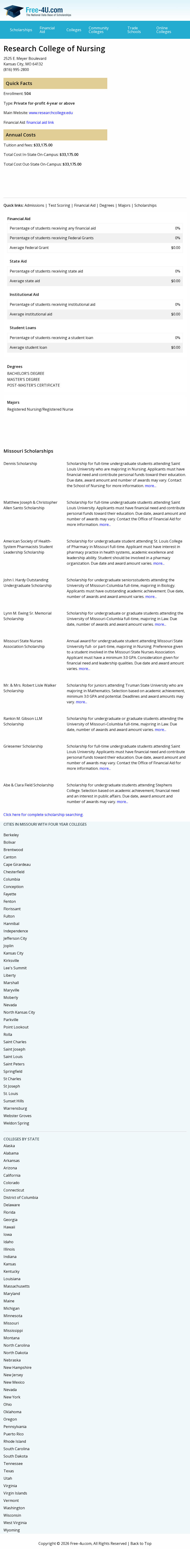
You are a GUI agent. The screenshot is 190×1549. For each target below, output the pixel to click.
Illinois (9, 1249)
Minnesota (12, 1315)
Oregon (10, 1419)
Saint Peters (14, 1064)
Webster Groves (17, 1115)
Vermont (11, 1500)
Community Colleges (99, 29)
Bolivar (9, 842)
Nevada (10, 1004)
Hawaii (9, 1227)
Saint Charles (14, 1041)
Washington (14, 1507)
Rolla (7, 1034)
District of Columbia (20, 1197)
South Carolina (16, 1448)
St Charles (12, 1078)
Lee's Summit (15, 967)
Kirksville (11, 960)
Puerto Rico (13, 1434)
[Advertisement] (87, 181)
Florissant (12, 908)
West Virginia (15, 1522)
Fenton (9, 901)
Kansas (9, 1264)
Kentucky (11, 1271)
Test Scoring (59, 205)
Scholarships (21, 29)
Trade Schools (134, 29)
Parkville (10, 1019)
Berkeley (11, 834)
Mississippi (13, 1330)
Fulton (9, 916)
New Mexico (14, 1382)
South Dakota (15, 1456)
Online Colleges (163, 29)
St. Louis (10, 1093)
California (11, 1175)
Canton (9, 857)
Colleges (73, 29)
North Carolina (16, 1345)
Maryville (11, 990)
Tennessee (13, 1463)
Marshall (11, 982)
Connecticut (13, 1190)
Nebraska (12, 1360)
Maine (8, 1300)
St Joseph (11, 1086)
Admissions (34, 205)
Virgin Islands (15, 1493)
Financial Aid (47, 29)
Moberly (10, 997)
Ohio (7, 1404)
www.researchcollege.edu (51, 112)
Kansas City (13, 953)
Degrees (106, 205)
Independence (15, 931)
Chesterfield (13, 871)
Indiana (9, 1256)
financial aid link (40, 122)
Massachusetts (16, 1286)
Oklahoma (12, 1411)
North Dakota (15, 1352)
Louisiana (11, 1278)
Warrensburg (15, 1108)
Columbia (11, 879)
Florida (9, 1212)
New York (11, 1397)
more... (150, 485)
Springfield (12, 1071)
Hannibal (11, 923)
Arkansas (11, 1160)
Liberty (9, 975)
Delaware (11, 1204)
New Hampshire (17, 1367)
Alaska (9, 1145)
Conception (13, 886)
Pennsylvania (14, 1426)
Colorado (11, 1182)
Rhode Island (14, 1441)
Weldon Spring (16, 1123)
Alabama (11, 1153)
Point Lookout (15, 1027)
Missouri (11, 1323)
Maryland (11, 1293)
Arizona (10, 1167)
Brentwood (13, 849)
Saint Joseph (14, 1049)
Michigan (11, 1308)
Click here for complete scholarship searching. (43, 814)
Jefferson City (15, 938)
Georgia (10, 1219)
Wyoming (11, 1530)
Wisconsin (12, 1515)
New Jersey (13, 1374)
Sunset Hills (13, 1100)
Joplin (8, 945)
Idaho (8, 1241)
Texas (8, 1470)
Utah (7, 1478)
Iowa (7, 1234)
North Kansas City (19, 1012)
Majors (124, 205)
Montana (11, 1337)
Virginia (10, 1485)
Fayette (9, 894)
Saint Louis (13, 1056)
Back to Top (141, 1543)
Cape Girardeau (17, 864)
